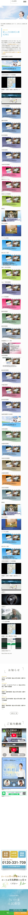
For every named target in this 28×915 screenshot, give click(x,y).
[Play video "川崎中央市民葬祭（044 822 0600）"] (11, 172)
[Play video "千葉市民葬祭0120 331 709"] (11, 157)
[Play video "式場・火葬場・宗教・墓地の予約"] (11, 98)
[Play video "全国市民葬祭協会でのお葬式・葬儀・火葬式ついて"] (11, 65)
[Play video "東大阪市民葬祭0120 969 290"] (11, 377)
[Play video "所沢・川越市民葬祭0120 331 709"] (11, 142)
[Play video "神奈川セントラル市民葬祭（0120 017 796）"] (11, 186)
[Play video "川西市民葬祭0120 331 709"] (11, 436)
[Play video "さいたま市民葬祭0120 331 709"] (11, 113)
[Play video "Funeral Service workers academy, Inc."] (11, 599)
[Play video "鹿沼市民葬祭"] (11, 318)
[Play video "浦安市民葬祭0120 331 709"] (11, 127)
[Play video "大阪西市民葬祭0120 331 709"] (11, 450)
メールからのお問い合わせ (14, 866)
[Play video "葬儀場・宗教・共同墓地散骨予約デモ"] (11, 643)
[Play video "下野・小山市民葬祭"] (11, 289)
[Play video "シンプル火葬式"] (11, 245)
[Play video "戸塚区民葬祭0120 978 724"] (11, 392)
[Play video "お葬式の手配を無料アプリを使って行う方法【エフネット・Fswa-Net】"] (11, 82)
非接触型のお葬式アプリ (13, 44)
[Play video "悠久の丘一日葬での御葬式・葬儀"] (11, 260)
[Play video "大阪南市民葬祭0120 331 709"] (11, 480)
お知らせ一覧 (14, 713)
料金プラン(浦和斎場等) (21, 912)
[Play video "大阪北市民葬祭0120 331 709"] (11, 495)
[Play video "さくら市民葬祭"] (11, 304)
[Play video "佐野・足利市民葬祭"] (11, 274)
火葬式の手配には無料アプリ (11, 52)
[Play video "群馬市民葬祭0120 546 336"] (11, 333)
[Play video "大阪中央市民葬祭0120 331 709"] (11, 465)
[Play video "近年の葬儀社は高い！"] (11, 216)
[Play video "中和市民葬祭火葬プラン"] (11, 362)
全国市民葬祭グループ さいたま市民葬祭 (14, 900)
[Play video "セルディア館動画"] (11, 348)
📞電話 (7, 912)
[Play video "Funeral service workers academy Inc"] (11, 614)
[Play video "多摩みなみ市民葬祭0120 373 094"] (11, 201)
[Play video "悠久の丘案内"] (11, 230)
